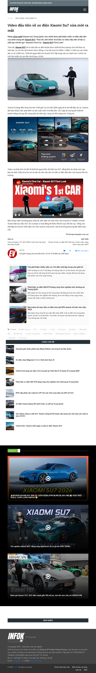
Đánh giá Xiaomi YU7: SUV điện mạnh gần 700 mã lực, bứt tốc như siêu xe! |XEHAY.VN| (46, 595)
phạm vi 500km (79, 334)
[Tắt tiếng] (41, 215)
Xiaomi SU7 (30, 40)
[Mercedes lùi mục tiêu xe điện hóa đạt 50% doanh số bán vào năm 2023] (17, 314)
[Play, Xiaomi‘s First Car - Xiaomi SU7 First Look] (16, 215)
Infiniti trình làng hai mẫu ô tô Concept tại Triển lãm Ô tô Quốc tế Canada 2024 (47, 371)
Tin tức (10, 18)
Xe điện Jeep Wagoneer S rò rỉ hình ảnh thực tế (35, 360)
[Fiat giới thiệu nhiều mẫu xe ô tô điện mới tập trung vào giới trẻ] (17, 274)
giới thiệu (72, 329)
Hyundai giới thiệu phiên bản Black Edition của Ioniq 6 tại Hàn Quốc (43, 349)
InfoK (16, 667)
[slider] (19, 215)
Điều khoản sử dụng (79, 667)
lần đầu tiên (18, 334)
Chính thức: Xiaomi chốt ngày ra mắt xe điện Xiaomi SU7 (39, 426)
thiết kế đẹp (48, 334)
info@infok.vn (18, 661)
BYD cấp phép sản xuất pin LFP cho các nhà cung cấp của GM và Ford (44, 393)
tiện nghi (12, 338)
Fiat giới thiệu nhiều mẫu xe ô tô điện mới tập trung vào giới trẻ (55, 267)
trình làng (61, 329)
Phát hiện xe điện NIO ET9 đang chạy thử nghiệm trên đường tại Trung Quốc (47, 382)
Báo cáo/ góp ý (82, 251)
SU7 (35, 329)
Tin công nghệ (30, 637)
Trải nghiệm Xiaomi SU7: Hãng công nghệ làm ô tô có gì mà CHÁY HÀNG (40, 546)
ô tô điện (43, 329)
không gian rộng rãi (63, 334)
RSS (85, 670)
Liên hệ (78, 670)
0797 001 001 (36, 661)
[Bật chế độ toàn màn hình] (80, 215)
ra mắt (52, 329)
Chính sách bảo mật (61, 667)
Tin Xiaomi (22, 338)
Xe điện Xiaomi (24, 329)
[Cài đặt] (60, 215)
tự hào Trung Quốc (33, 334)
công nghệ (17, 37)
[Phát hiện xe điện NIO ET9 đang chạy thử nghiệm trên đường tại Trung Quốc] (17, 294)
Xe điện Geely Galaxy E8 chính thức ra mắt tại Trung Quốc (39, 404)
